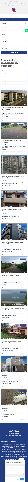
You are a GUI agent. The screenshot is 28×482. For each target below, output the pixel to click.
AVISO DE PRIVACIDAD (14, 433)
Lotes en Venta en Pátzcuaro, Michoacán (11, 276)
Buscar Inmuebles (14, 52)
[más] (18, 114)
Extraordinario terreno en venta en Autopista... (13, 408)
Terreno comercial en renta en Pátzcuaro (11, 141)
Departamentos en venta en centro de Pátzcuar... (13, 108)
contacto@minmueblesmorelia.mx (8, 3)
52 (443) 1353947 (8, 447)
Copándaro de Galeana (7, 404)
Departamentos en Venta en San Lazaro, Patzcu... (12, 243)
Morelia (17, 304)
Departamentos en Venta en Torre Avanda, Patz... (13, 177)
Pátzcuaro (8, 104)
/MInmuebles (7, 5)
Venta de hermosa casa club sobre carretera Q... (13, 309)
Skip (18, 479)
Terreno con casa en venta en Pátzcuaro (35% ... (11, 342)
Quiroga (3, 305)
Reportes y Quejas (22, 3)
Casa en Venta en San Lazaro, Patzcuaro (11, 210)
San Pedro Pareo (6, 338)
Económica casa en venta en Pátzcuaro (11, 375)
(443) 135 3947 (13, 2)
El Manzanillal (6, 371)
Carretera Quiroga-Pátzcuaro (9, 304)
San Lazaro (5, 206)
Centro (4, 104)
